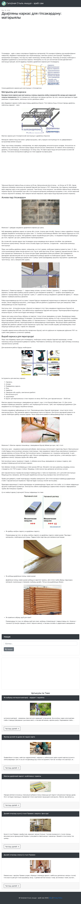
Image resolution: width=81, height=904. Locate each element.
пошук (10, 649)
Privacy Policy (57, 898)
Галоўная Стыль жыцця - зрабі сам (24, 3)
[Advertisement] (40, 37)
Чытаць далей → (12, 729)
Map (50, 898)
